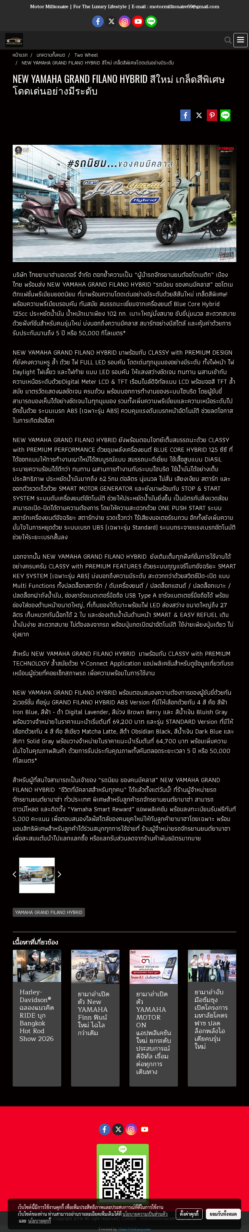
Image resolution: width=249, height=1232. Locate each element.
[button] (225, 40)
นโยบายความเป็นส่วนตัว (145, 1214)
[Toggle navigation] (240, 40)
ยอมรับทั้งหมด (223, 1214)
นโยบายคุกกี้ (39, 1221)
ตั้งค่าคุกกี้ (189, 1214)
